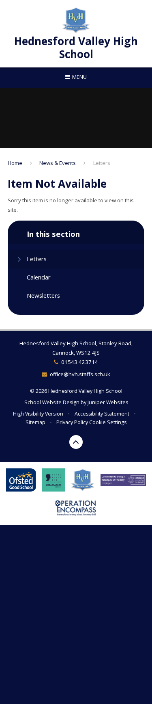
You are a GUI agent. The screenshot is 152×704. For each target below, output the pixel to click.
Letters (101, 163)
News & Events (57, 163)
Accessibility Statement (102, 413)
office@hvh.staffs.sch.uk (80, 374)
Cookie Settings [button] (107, 422)
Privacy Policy (72, 422)
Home (15, 163)
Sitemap (35, 422)
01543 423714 (79, 362)
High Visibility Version (38, 413)
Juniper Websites (108, 402)
